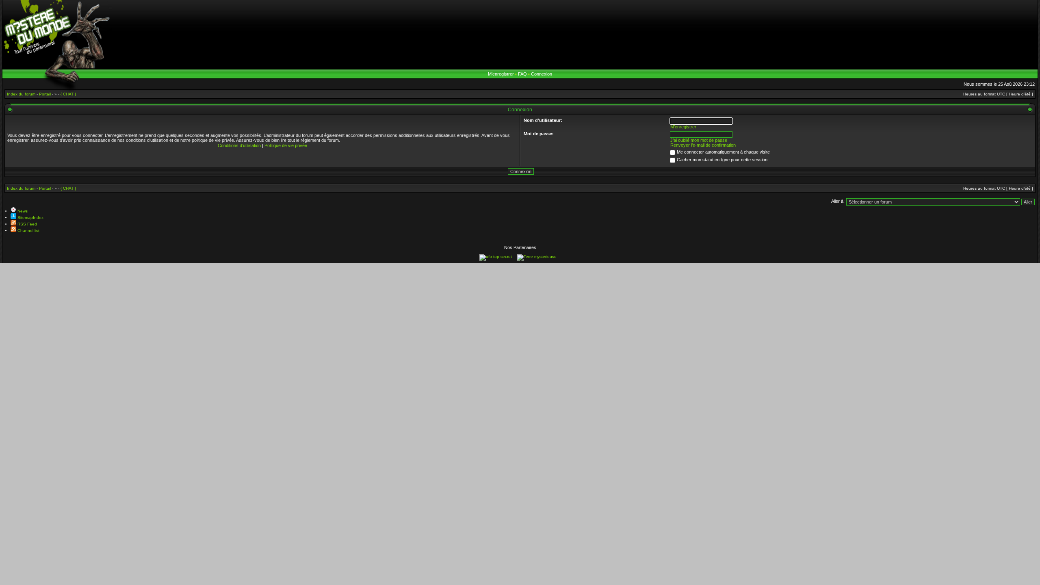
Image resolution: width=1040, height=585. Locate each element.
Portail (45, 188)
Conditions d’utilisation (239, 145)
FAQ (522, 74)
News (22, 211)
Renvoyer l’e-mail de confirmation (703, 145)
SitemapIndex (29, 217)
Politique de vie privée (285, 145)
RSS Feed (26, 224)
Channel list (27, 230)
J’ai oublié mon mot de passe (698, 140)
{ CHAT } (68, 188)
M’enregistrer (501, 74)
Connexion (541, 74)
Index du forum (21, 188)
